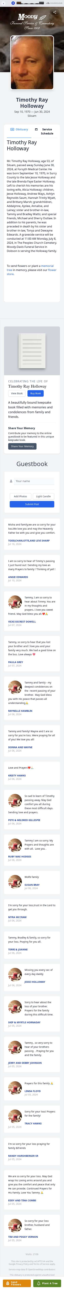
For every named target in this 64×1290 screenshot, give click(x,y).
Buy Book (35, 393)
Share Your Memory (22, 446)
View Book (17, 393)
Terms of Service (41, 1264)
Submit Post (32, 504)
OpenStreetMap (35, 1269)
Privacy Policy (22, 1264)
